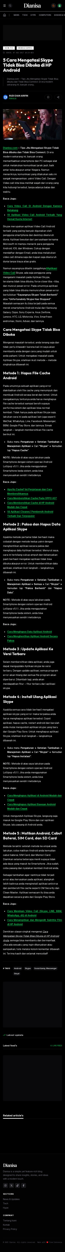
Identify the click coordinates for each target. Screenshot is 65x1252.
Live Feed (57, 1045)
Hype (5, 1207)
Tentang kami (9, 1220)
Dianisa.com (10, 147)
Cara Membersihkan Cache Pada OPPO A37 (32, 498)
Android (17, 968)
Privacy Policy (10, 1229)
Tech (5, 1203)
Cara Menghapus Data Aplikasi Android (29, 631)
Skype (28, 968)
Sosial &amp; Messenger (45, 968)
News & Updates (11, 1199)
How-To (9, 48)
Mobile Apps (25, 48)
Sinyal (16, 973)
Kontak (6, 1224)
